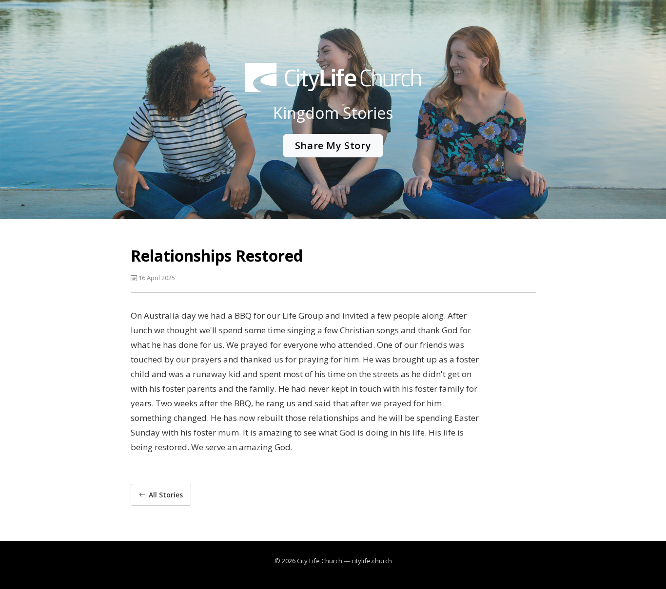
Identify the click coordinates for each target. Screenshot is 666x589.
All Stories (166, 494)
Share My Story (333, 145)
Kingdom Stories (333, 112)
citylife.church (372, 560)
